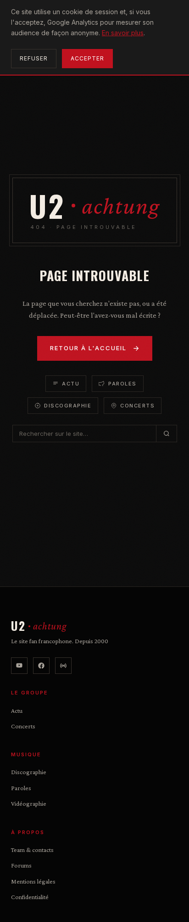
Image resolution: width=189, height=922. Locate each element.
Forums (21, 865)
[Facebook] (41, 665)
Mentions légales (33, 881)
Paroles (122, 383)
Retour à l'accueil (88, 348)
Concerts (137, 405)
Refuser (34, 58)
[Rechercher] (166, 433)
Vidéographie (28, 803)
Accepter (87, 58)
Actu (70, 383)
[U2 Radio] (63, 665)
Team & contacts (32, 849)
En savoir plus (123, 33)
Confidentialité (30, 896)
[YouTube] (19, 665)
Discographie (67, 405)
